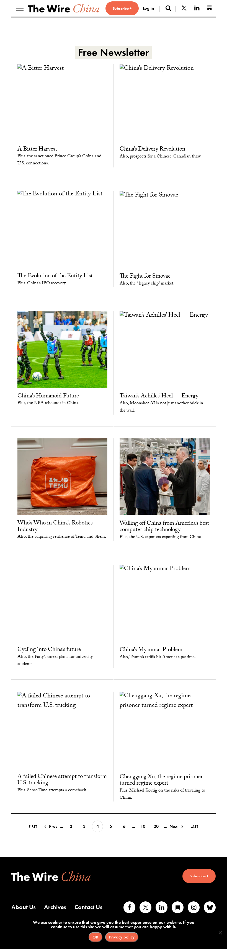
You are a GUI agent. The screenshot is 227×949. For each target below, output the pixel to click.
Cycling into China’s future (49, 650)
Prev (53, 826)
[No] (220, 932)
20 (156, 826)
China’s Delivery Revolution (152, 150)
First (33, 826)
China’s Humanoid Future (48, 397)
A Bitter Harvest (37, 150)
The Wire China (63, 8)
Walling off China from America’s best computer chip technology (164, 527)
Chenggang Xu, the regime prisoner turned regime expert (161, 780)
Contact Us (88, 907)
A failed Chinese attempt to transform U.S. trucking (62, 780)
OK (95, 937)
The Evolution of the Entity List (55, 276)
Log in (148, 8)
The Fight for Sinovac (145, 277)
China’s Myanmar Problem (151, 650)
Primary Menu (19, 8)
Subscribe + (122, 8)
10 (143, 826)
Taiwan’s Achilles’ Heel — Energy (159, 397)
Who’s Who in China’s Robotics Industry (54, 527)
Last (194, 826)
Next (174, 826)
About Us (23, 907)
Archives (55, 907)
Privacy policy (122, 937)
